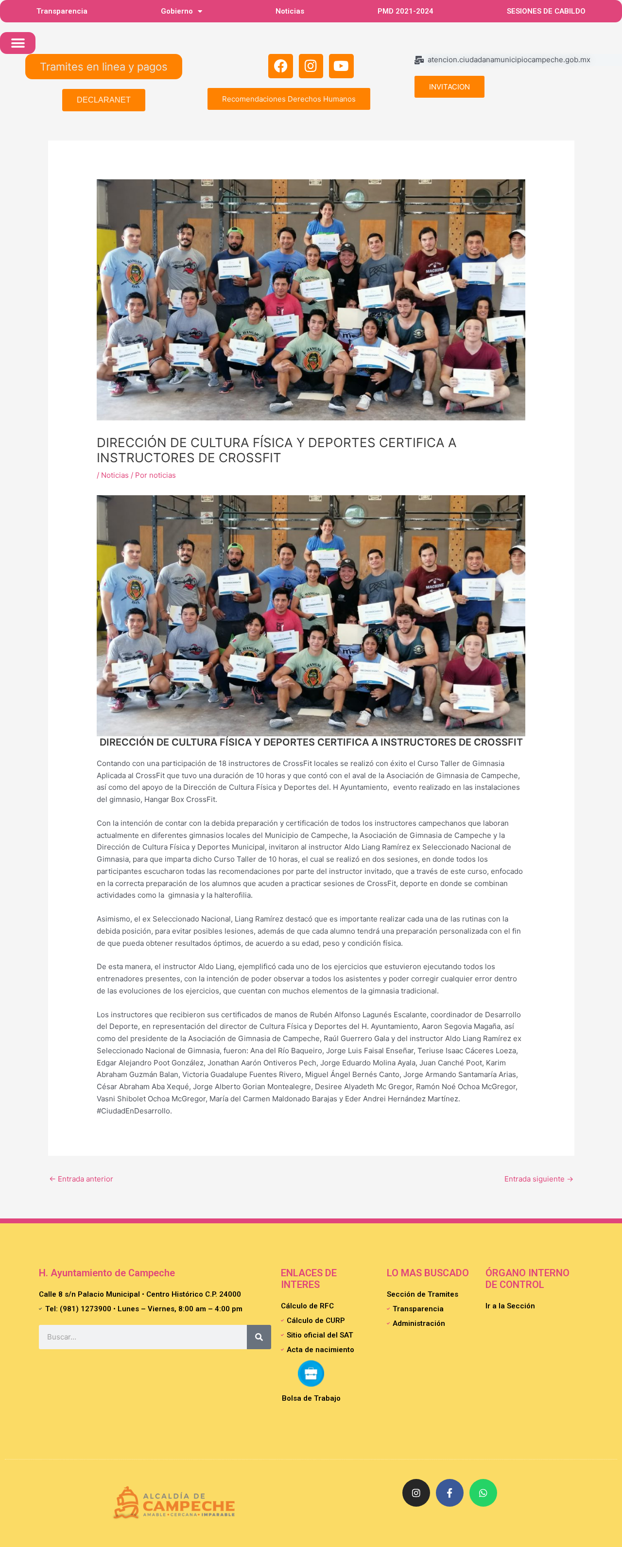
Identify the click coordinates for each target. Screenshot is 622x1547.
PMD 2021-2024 (405, 11)
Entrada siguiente (538, 1178)
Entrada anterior (81, 1178)
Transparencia (61, 11)
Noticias (290, 11)
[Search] (259, 1337)
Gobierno (177, 11)
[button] (18, 43)
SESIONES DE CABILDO (546, 11)
